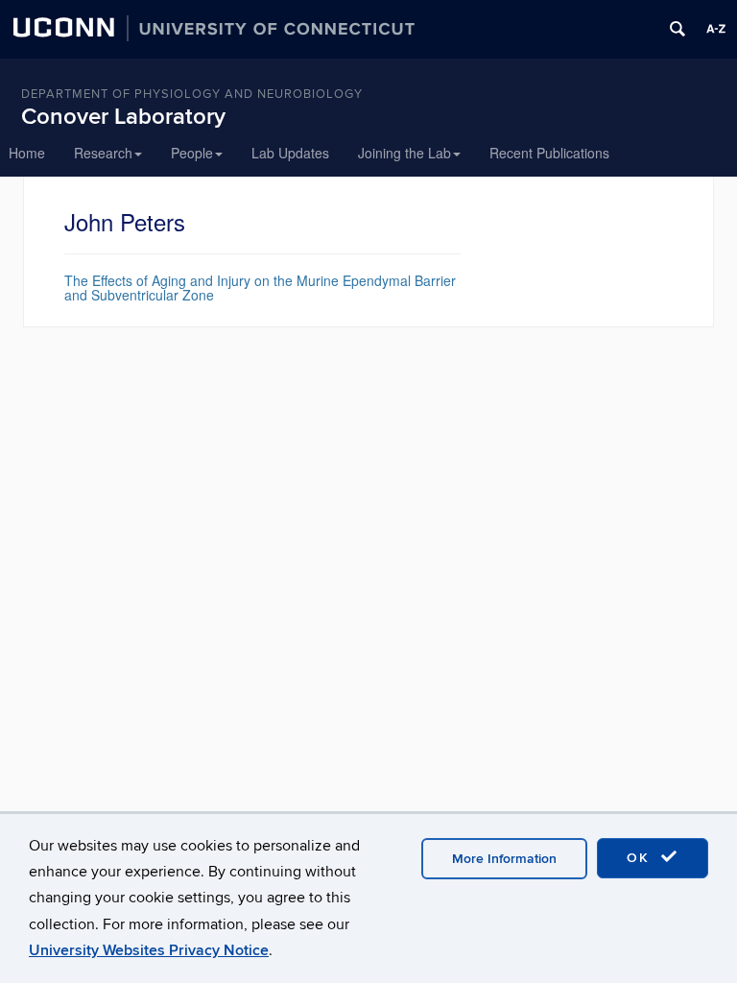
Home (27, 152)
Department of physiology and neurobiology (192, 94)
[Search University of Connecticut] (677, 28)
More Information (504, 859)
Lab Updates (290, 152)
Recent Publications (549, 152)
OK (641, 858)
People (192, 152)
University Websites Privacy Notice (149, 950)
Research (103, 152)
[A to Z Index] (716, 28)
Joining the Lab (404, 152)
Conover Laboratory (123, 117)
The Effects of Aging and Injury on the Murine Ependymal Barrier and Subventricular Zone (260, 287)
